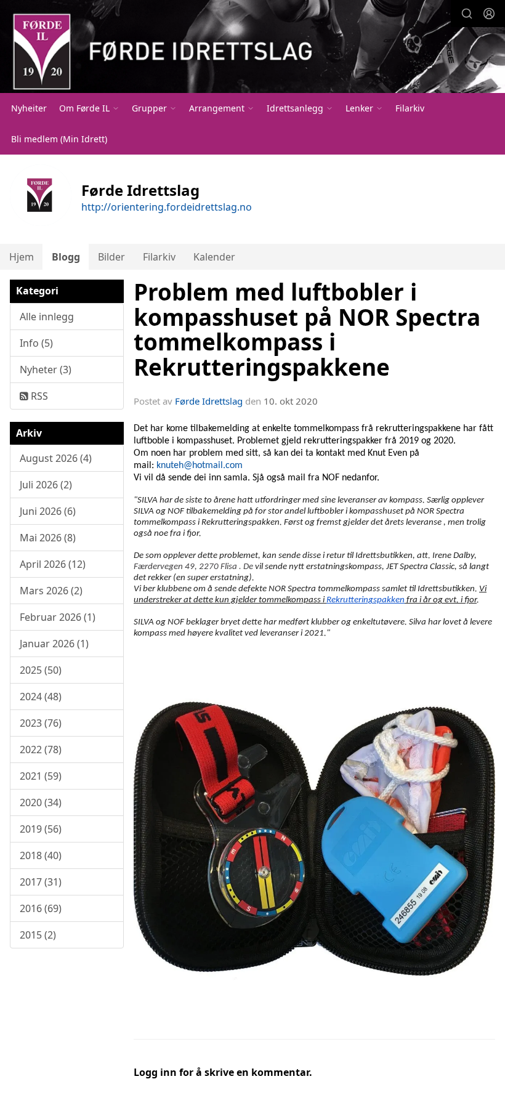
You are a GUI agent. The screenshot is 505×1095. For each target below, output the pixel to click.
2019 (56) (41, 829)
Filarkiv (409, 108)
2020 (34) (41, 802)
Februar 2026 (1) (57, 617)
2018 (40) (41, 855)
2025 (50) (41, 670)
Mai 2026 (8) (48, 537)
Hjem (21, 257)
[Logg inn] (489, 13)
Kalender (214, 257)
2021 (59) (41, 776)
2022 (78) (41, 749)
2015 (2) (38, 935)
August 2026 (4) (56, 458)
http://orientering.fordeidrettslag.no (166, 207)
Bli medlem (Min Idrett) (59, 139)
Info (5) (36, 343)
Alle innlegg (47, 316)
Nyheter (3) (45, 369)
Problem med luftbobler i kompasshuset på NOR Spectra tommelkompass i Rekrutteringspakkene (307, 329)
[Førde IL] (252, 48)
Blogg (66, 257)
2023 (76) (41, 723)
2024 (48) (41, 696)
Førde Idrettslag (209, 401)
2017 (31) (41, 882)
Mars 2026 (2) (51, 590)
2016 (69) (41, 908)
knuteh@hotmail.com (199, 466)
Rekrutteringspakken (365, 600)
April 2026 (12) (53, 564)
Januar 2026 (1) (54, 643)
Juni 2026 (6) (48, 511)
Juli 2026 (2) (46, 484)
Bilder (111, 257)
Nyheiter (29, 108)
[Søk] (467, 13)
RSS (38, 396)
